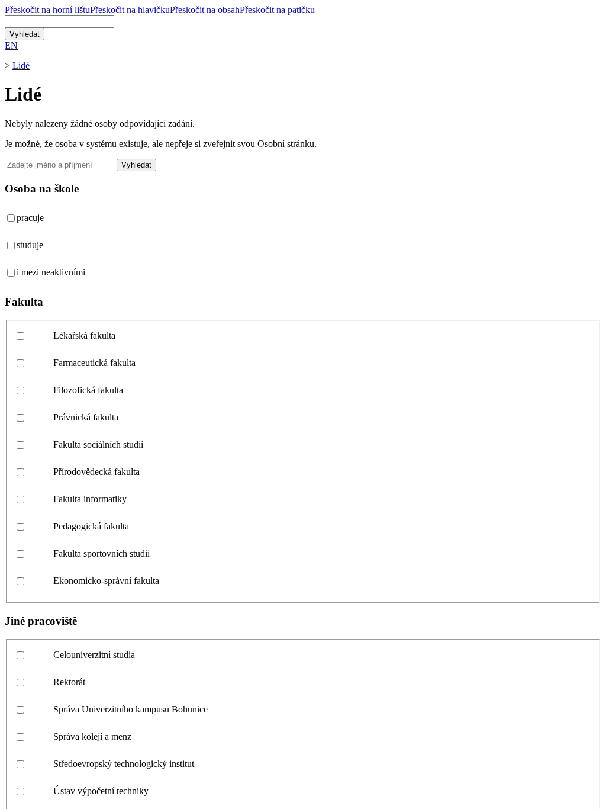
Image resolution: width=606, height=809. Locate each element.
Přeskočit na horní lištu (47, 10)
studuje (30, 245)
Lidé (21, 65)
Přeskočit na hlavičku (130, 10)
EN (11, 45)
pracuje (30, 218)
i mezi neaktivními (51, 272)
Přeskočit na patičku (277, 10)
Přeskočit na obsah (205, 10)
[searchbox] (59, 21)
